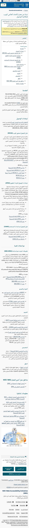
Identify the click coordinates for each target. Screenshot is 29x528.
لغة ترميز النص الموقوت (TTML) (16, 301)
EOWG (8, 487)
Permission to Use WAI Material (19, 525)
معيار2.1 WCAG (20, 178)
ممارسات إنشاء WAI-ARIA (18, 281)
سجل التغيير (24, 30)
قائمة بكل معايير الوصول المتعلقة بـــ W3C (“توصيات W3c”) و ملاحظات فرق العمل (14, 398)
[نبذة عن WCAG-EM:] (18, 337)
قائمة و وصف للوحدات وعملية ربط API (15, 279)
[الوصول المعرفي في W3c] (17, 387)
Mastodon (22, 505)
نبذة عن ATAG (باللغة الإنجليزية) (16, 216)
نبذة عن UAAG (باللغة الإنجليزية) (16, 237)
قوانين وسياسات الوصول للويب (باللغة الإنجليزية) (15, 403)
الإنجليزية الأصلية (6, 21)
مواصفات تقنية (20, 65)
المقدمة (22, 49)
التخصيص (18, 76)
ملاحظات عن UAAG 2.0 (18, 239)
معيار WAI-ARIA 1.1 (19, 284)
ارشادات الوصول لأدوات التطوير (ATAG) (13, 57)
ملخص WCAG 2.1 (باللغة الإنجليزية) (15, 170)
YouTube (13, 505)
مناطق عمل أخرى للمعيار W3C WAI (15, 81)
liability (7, 522)
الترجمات (11, 26)
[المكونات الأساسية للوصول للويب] (19, 122)
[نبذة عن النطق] (24, 367)
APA (18, 103)
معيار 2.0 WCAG (20, 175)
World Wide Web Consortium (20, 520)
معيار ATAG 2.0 (20, 222)
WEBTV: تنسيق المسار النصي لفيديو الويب (14, 293)
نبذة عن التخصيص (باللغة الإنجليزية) (19, 351)
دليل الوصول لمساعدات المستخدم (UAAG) (12, 61)
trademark (12, 522)
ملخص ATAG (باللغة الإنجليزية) (16, 219)
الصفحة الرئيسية (24, 510)
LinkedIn (9, 502)
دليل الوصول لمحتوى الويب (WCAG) (11, 53)
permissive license (23, 522)
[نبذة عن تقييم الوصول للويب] (15, 332)
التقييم (19, 73)
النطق (19, 79)
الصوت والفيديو (17, 71)
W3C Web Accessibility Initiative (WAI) (15, 492)
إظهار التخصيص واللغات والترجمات (10, 1)
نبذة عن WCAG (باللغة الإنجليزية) (16, 168)
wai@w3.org (22, 464)
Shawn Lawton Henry (19, 485)
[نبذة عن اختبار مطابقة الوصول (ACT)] (15, 320)
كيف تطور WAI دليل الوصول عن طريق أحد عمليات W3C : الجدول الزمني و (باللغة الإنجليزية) (13, 423)
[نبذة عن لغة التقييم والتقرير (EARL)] (18, 327)
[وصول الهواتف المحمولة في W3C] (15, 384)
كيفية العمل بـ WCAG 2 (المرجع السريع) (14, 173)
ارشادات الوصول (20, 51)
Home (26, 11)
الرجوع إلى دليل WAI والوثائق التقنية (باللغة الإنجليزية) (13, 417)
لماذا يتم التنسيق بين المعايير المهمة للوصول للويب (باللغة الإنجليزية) (13, 412)
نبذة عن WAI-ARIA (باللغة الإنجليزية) (15, 277)
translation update (22, 33)
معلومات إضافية (20, 84)
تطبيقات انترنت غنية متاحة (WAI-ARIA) (12, 67)
